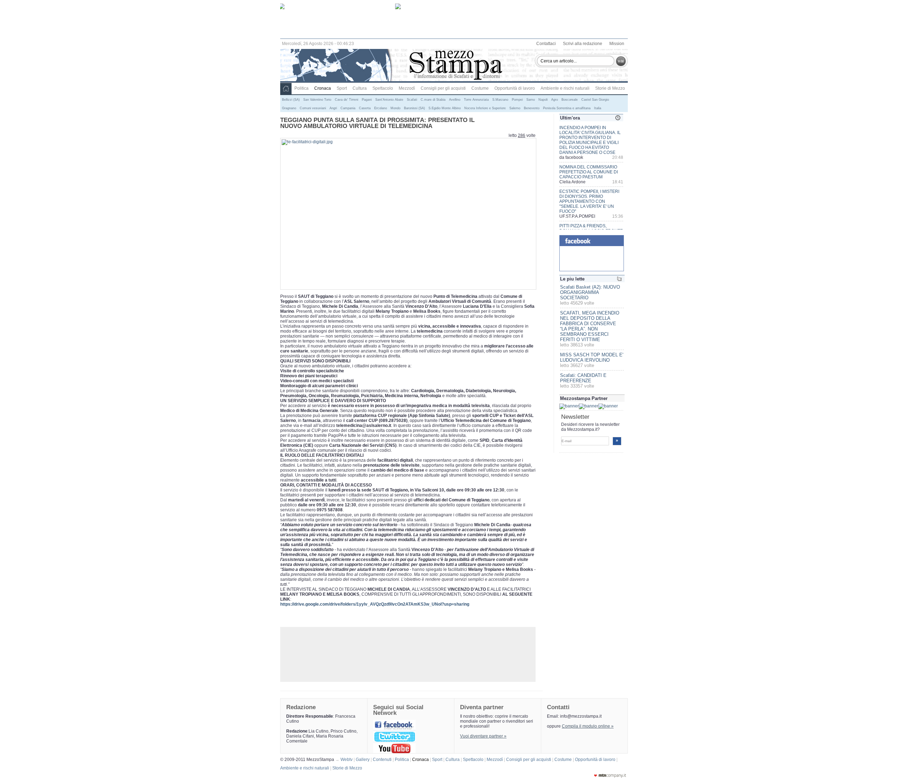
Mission (616, 43)
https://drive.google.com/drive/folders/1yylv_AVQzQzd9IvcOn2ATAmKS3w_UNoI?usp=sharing (374, 604)
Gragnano (289, 108)
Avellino (454, 99)
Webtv (347, 759)
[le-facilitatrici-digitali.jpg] (307, 141)
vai (621, 60)
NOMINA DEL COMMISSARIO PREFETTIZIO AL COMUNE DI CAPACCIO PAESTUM (588, 172)
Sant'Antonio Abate (389, 99)
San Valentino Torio (317, 99)
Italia (597, 108)
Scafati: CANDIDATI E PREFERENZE (583, 378)
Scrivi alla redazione (582, 43)
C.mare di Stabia (433, 99)
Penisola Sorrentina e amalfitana (567, 108)
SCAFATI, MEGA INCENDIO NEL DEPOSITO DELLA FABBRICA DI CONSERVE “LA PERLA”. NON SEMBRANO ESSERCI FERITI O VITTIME (589, 326)
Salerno (514, 108)
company (610, 776)
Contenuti (383, 759)
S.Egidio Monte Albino (444, 108)
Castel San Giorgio (595, 99)
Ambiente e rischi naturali (565, 88)
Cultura (360, 88)
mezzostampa (455, 66)
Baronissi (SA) (414, 108)
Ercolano (380, 108)
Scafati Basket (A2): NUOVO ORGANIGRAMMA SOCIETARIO (590, 292)
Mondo (395, 108)
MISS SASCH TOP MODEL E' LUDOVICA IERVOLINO (591, 357)
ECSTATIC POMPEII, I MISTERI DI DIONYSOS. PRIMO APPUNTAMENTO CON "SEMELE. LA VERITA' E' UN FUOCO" (589, 201)
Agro (554, 99)
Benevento (531, 108)
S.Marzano (500, 99)
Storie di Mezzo (610, 88)
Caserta (365, 108)
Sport (342, 88)
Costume (480, 88)
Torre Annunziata (476, 99)
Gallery (364, 759)
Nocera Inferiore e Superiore (485, 108)
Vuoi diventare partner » (483, 736)
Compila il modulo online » (588, 726)
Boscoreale (569, 99)
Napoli (543, 99)
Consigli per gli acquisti (443, 88)
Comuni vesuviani (313, 108)
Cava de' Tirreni (346, 99)
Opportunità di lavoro (514, 88)
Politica (301, 88)
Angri (333, 108)
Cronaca (322, 88)
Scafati (412, 99)
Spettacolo (382, 88)
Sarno (530, 99)
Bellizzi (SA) (291, 99)
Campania (347, 108)
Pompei (517, 99)
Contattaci (546, 43)
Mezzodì (407, 88)
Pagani (367, 99)
